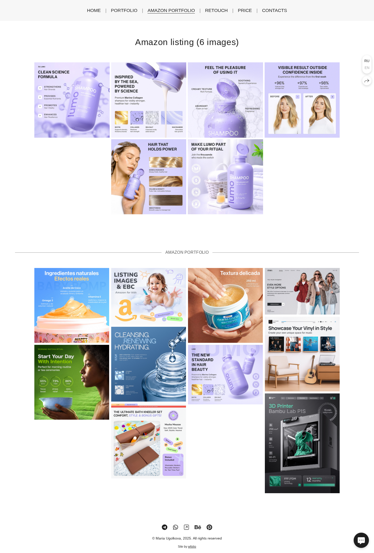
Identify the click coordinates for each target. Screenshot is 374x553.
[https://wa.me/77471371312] (175, 527)
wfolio (192, 546)
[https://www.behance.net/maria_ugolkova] (198, 527)
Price (245, 10)
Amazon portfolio (171, 10)
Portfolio (124, 10)
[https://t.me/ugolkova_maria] (164, 527)
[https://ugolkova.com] (186, 527)
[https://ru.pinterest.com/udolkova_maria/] (209, 527)
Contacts (274, 10)
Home (94, 10)
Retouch (216, 10)
